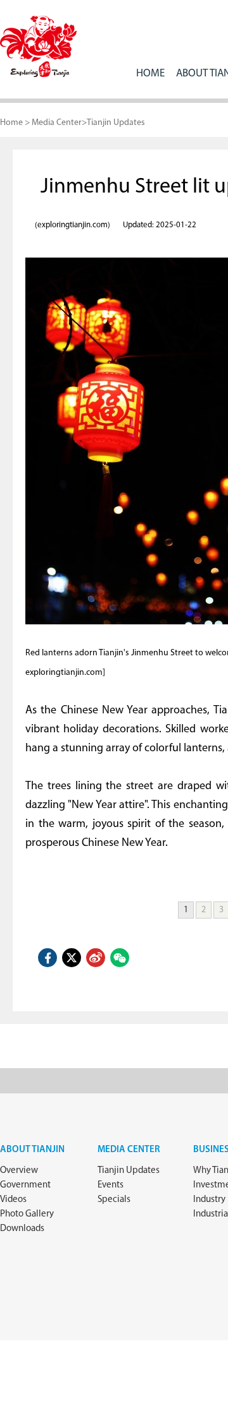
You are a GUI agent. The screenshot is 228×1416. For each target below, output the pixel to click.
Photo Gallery (27, 1214)
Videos (13, 1200)
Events (111, 1185)
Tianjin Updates (116, 123)
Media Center (57, 123)
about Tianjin (32, 1150)
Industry (209, 1200)
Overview (19, 1170)
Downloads (22, 1229)
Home (150, 73)
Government (25, 1185)
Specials (114, 1200)
